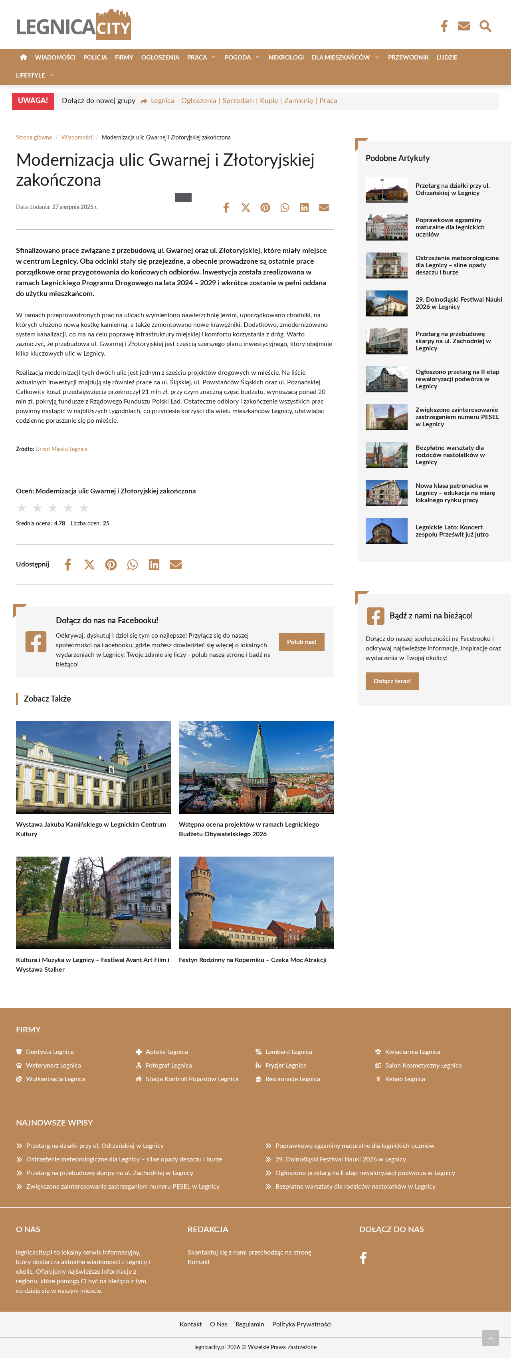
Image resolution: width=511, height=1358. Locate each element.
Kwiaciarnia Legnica (412, 1052)
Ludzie (447, 58)
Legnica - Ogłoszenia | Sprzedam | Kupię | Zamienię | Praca (244, 101)
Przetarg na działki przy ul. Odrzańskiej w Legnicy (453, 189)
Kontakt (199, 1262)
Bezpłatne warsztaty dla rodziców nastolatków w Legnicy (450, 455)
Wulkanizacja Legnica (55, 1079)
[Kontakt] (463, 26)
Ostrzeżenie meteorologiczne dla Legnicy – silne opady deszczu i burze (457, 265)
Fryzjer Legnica (286, 1065)
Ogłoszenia (160, 58)
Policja (95, 58)
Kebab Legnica (405, 1079)
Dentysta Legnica (50, 1052)
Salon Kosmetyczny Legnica (423, 1065)
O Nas (219, 1324)
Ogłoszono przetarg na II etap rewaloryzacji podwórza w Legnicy (457, 379)
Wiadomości (55, 58)
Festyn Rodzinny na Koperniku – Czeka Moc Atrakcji (253, 960)
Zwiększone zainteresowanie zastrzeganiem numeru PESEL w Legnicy (457, 417)
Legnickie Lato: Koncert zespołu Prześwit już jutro (452, 531)
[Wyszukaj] (485, 25)
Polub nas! (302, 642)
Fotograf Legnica (169, 1065)
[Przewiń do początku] (490, 1338)
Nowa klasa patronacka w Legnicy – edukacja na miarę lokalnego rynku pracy (455, 493)
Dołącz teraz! (392, 681)
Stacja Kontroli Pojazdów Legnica (192, 1079)
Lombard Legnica (288, 1052)
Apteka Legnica (167, 1052)
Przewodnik (408, 58)
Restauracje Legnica (292, 1079)
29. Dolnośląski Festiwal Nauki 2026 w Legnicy (459, 303)
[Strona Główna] (23, 58)
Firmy (124, 58)
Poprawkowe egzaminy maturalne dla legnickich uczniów (450, 227)
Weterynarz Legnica (53, 1065)
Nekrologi (286, 58)
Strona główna (34, 138)
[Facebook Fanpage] (442, 26)
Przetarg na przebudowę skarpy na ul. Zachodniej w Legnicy (453, 341)
